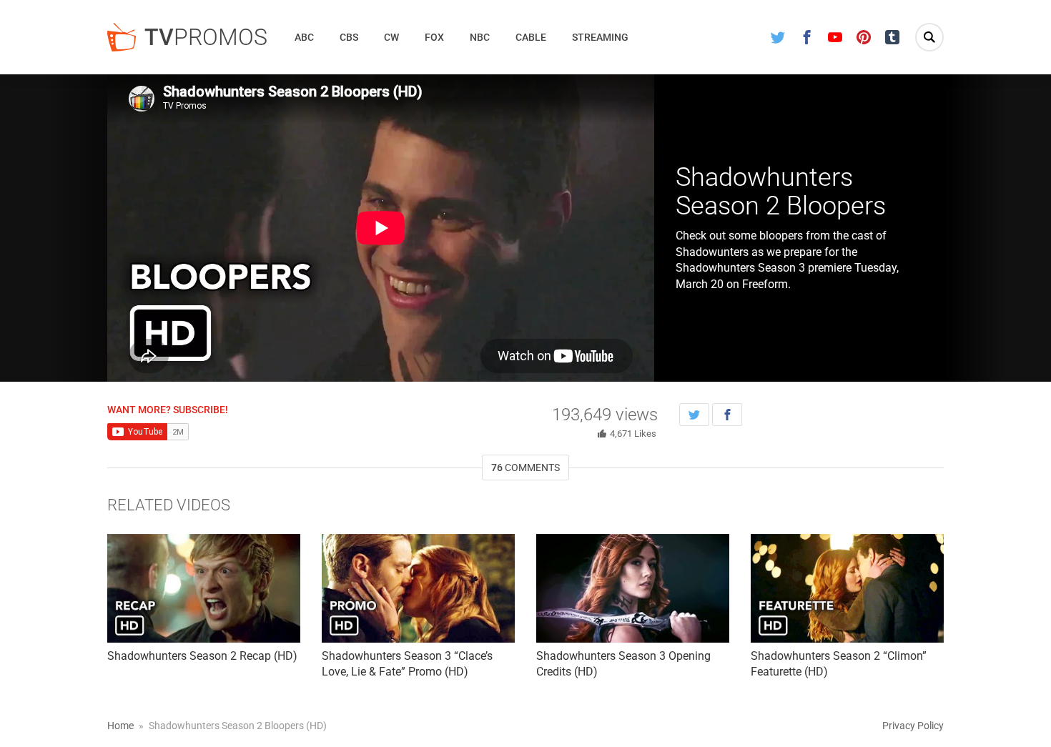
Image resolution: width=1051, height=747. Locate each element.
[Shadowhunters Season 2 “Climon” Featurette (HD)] (847, 588)
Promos (205, 37)
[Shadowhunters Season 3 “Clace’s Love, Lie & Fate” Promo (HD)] (418, 588)
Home (120, 725)
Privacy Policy (913, 725)
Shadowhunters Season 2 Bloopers (781, 191)
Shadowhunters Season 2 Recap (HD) (202, 656)
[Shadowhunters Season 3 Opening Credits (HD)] (632, 588)
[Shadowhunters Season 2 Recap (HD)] (203, 588)
